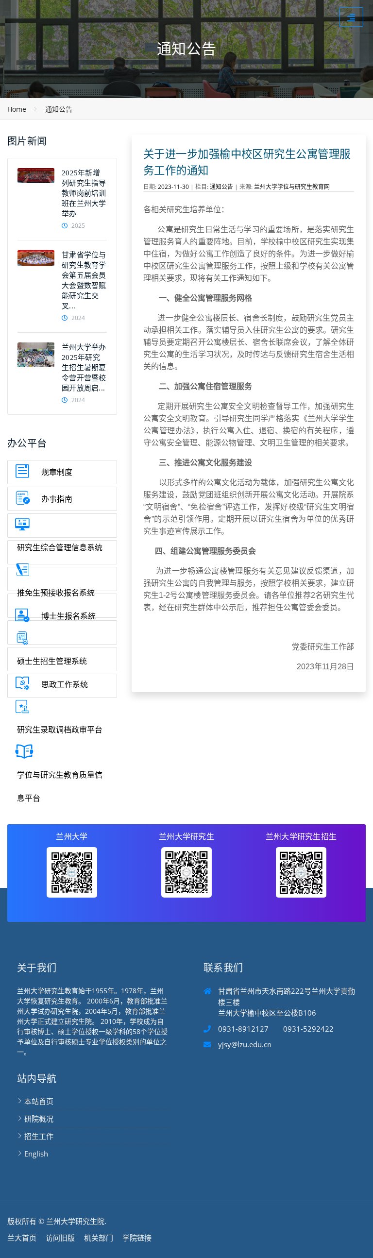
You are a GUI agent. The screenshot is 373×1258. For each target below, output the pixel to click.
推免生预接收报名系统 (56, 592)
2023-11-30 (173, 187)
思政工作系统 (64, 684)
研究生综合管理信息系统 (59, 547)
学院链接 (137, 1237)
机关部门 (98, 1237)
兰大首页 (21, 1237)
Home (16, 109)
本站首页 (38, 1101)
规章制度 (56, 472)
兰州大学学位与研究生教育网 (292, 187)
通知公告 (58, 109)
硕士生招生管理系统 (52, 661)
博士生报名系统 (68, 616)
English (36, 1153)
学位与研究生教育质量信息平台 (59, 786)
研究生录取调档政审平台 (59, 729)
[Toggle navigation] (351, 17)
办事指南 (56, 498)
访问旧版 (60, 1237)
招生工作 (38, 1136)
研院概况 (38, 1118)
